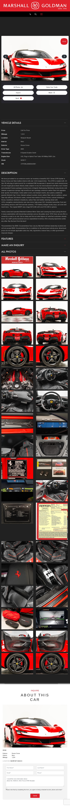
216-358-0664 (35, 108)
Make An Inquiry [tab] (12, 245)
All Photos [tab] (8, 251)
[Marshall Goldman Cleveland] (35, 5)
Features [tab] (7, 238)
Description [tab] (9, 172)
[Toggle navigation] (40, 14)
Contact (35, 114)
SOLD (41, 18)
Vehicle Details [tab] (11, 122)
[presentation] (5, 56)
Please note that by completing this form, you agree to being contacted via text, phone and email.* (34, 789)
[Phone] (30, 14)
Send (17, 98)
